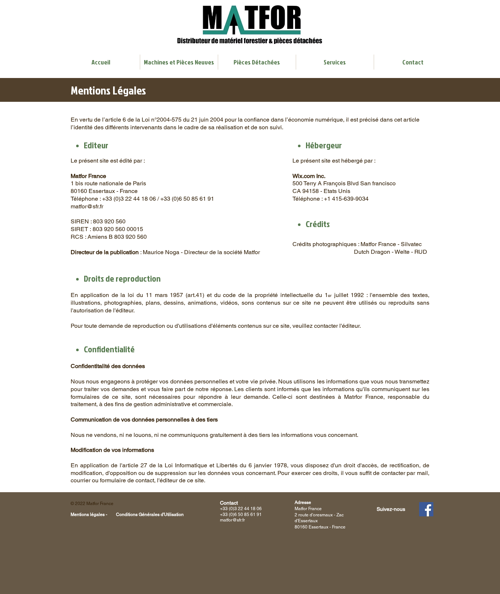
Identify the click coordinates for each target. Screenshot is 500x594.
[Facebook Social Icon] (426, 509)
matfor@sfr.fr (87, 206)
